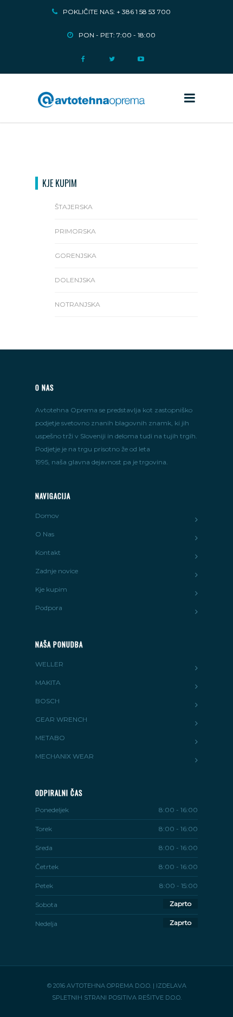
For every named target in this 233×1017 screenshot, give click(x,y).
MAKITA (48, 682)
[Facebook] (83, 55)
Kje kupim (51, 589)
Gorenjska (75, 255)
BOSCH (47, 701)
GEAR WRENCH (61, 719)
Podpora (48, 608)
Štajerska (74, 207)
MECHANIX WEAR (64, 756)
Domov (47, 515)
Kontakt (48, 552)
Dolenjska (75, 280)
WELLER (49, 664)
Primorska (75, 231)
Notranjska (77, 304)
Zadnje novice (56, 571)
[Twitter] (112, 55)
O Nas (44, 534)
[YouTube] (141, 55)
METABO (50, 738)
